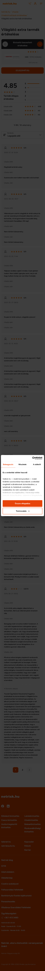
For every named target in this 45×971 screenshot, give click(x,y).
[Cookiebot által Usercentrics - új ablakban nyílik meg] (32, 458)
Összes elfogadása (22, 503)
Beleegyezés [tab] (8, 464)
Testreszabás (21, 511)
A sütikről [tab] (37, 464)
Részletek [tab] (23, 464)
